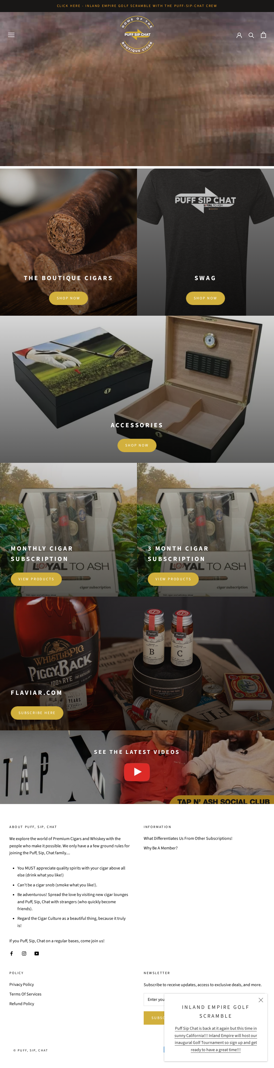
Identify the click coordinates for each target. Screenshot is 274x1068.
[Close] (260, 1000)
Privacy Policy (21, 984)
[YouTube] (37, 953)
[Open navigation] (11, 35)
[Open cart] (263, 35)
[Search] (251, 35)
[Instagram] (24, 953)
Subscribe (163, 1018)
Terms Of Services (25, 994)
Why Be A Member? (161, 848)
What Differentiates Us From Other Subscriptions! (188, 838)
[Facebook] (11, 953)
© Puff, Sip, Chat (30, 1050)
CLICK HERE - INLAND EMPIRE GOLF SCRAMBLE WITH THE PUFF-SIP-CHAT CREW (137, 5)
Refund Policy (21, 1004)
